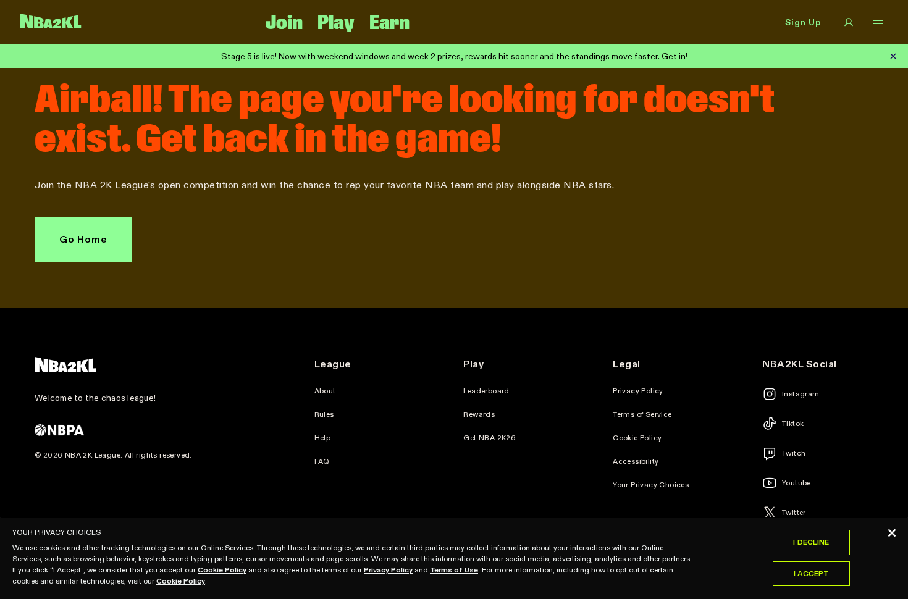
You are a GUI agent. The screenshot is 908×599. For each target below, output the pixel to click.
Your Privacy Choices (651, 484)
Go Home (83, 239)
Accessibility (635, 461)
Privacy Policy (638, 391)
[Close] (892, 533)
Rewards (479, 414)
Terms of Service (642, 414)
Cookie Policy (637, 438)
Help (322, 438)
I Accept (812, 573)
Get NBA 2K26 (489, 438)
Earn (389, 22)
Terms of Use (454, 569)
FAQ (322, 461)
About (325, 391)
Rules (324, 414)
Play (336, 22)
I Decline (811, 542)
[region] (454, 558)
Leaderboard (486, 391)
